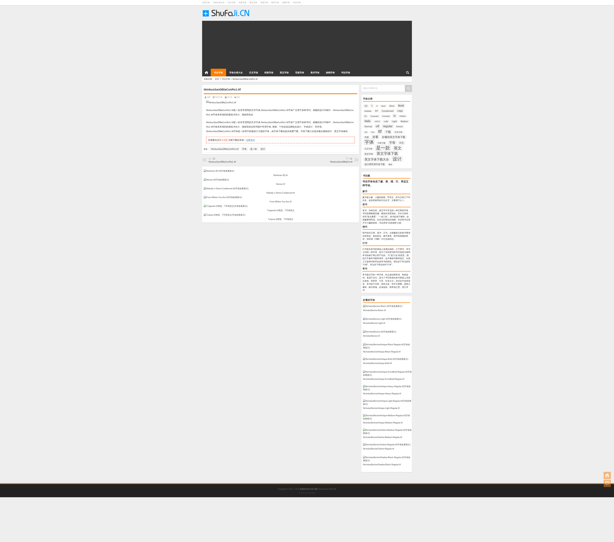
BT (376, 111)
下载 (388, 131)
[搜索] (407, 72)
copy (400, 110)
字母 (392, 142)
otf (377, 126)
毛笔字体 (264, 2)
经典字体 (242, 2)
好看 (375, 137)
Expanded (374, 116)
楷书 (364, 226)
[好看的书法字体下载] (226, 9)
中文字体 (398, 132)
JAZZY (377, 121)
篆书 (364, 191)
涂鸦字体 (286, 2)
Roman (399, 126)
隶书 (364, 204)
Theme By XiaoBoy (307, 493)
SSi (366, 132)
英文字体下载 (387, 154)
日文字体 (231, 2)
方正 (401, 142)
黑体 (390, 164)
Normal (368, 126)
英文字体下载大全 (377, 159)
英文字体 (253, 2)
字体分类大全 (218, 2)
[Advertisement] (298, 43)
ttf (380, 131)
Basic (383, 106)
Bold (401, 105)
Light (394, 121)
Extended (386, 116)
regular (388, 126)
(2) (366, 106)
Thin (372, 132)
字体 (369, 142)
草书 (364, 268)
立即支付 (250, 140)
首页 (206, 72)
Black (392, 106)
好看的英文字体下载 (393, 137)
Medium (404, 121)
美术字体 (275, 2)
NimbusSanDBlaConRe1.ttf (222, 161)
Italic (368, 121)
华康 (367, 137)
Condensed (388, 111)
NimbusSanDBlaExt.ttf (341, 161)
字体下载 (381, 143)
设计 (397, 158)
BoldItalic (368, 111)
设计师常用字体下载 (375, 164)
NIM (208, 97)
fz (395, 115)
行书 (364, 243)
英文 (397, 148)
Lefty (386, 121)
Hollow (403, 116)
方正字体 (368, 149)
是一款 (383, 147)
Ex (366, 116)
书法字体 (206, 2)
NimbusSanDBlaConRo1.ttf (224, 149)
